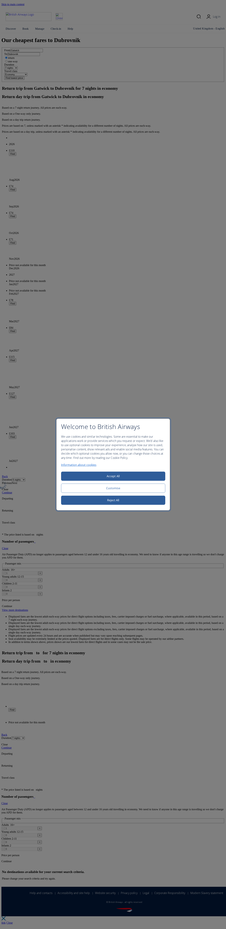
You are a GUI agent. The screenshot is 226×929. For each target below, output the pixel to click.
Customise (113, 488)
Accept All (113, 476)
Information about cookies (78, 465)
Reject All (113, 500)
